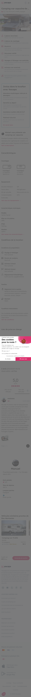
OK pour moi (23, 359)
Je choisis (7, 359)
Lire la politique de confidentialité (9, 353)
